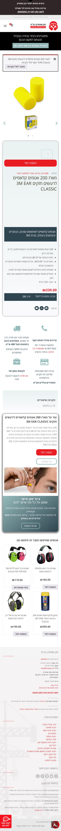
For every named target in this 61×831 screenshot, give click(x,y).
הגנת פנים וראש (49, 730)
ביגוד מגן (52, 745)
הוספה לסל (31, 163)
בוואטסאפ (44, 659)
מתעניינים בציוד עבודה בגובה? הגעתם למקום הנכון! (30, 38)
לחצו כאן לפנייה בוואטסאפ (31, 11)
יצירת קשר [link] (54, 685)
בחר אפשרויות (21, 587)
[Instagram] (42, 776)
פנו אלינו (24, 375)
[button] (5, 25)
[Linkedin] (47, 776)
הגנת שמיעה (51, 727)
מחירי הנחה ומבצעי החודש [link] (28, 709)
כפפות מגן (52, 733)
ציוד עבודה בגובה (49, 724)
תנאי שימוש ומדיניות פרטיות (48, 688)
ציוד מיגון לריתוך (50, 754)
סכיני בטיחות (51, 739)
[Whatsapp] (38, 776)
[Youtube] (52, 776)
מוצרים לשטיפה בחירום (47, 748)
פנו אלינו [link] (43, 701)
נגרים (38, 173)
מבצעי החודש (50, 760)
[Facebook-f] (56, 776)
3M (24, 296)
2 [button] (28, 135)
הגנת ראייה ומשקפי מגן (47, 742)
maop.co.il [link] (39, 810)
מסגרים (45, 173)
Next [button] (4, 123)
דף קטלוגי (46, 461)
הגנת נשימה (51, 736)
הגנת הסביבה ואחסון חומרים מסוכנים (41, 751)
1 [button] (32, 135)
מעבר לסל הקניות (16, 66)
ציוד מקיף (52, 757)
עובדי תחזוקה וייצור (25, 173)
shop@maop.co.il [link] (20, 17)
